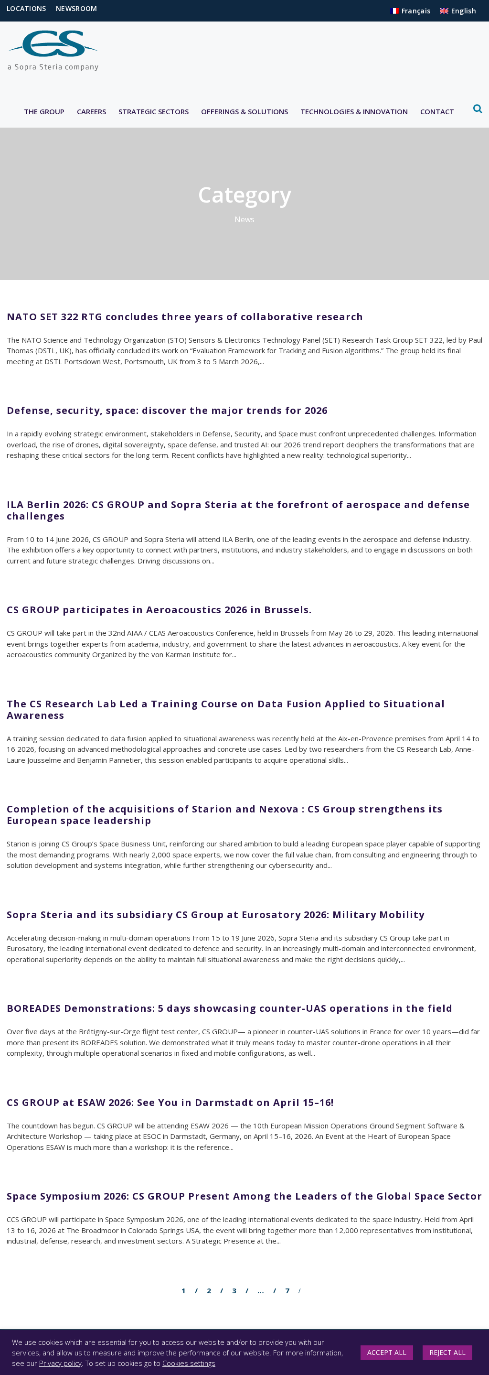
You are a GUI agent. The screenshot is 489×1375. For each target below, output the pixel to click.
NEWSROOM (76, 8)
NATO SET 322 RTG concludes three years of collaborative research (185, 316)
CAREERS (91, 111)
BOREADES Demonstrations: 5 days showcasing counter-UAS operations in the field (230, 1008)
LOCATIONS (26, 8)
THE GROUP (44, 111)
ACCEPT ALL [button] (386, 1352)
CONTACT (437, 111)
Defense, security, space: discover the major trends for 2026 (167, 410)
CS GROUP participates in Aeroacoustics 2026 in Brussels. (159, 609)
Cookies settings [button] (188, 1363)
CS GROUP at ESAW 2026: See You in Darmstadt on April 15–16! (170, 1102)
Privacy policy (60, 1363)
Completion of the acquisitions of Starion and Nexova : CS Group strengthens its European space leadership (225, 814)
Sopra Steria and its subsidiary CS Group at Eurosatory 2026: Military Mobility (216, 914)
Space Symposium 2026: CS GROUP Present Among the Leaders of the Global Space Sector (244, 1196)
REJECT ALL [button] (447, 1352)
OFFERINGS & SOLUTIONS (244, 111)
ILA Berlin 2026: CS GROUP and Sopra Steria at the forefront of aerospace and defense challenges (238, 510)
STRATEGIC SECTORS (153, 111)
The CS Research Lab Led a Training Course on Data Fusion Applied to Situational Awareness (226, 709)
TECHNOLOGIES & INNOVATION (354, 111)
